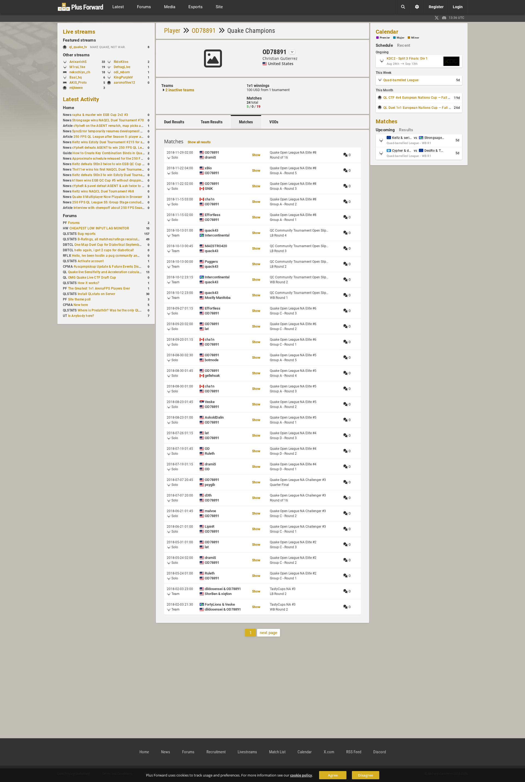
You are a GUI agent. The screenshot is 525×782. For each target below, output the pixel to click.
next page (268, 632)
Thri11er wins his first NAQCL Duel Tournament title (111, 169)
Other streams (76, 54)
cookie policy (301, 775)
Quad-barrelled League (400, 80)
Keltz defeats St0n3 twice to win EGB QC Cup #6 (109, 164)
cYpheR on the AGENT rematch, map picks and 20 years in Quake (123, 126)
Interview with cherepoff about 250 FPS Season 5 (111, 208)
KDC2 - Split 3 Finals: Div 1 (407, 58)
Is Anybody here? (81, 316)
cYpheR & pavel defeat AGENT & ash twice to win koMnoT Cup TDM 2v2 (127, 186)
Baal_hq (75, 77)
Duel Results (174, 121)
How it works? (88, 283)
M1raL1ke (77, 67)
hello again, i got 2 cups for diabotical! (104, 250)
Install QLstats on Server (96, 294)
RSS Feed (353, 751)
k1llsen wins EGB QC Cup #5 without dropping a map (113, 180)
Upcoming (385, 129)
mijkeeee (76, 88)
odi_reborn (122, 72)
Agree (333, 775)
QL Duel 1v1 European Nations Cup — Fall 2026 (420, 108)
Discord (379, 751)
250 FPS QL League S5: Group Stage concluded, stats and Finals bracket (128, 202)
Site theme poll (79, 299)
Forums (70, 215)
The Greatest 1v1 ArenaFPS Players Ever (99, 288)
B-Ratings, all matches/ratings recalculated (111, 239)
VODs (273, 121)
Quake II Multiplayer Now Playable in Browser (107, 197)
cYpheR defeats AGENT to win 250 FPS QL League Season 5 (118, 148)
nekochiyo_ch (79, 72)
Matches (246, 121)
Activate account (91, 261)
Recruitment (216, 751)
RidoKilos (121, 62)
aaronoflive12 (124, 82)
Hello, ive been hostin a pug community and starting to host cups (122, 256)
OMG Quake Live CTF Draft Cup (92, 277)
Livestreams (247, 751)
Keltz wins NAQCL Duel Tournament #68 (103, 191)
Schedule (384, 45)
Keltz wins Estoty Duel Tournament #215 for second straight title (121, 142)
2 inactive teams (179, 90)
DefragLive (122, 67)
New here (81, 305)
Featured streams (79, 40)
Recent (403, 45)
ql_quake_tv (78, 47)
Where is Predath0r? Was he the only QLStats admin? (118, 310)
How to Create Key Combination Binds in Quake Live (112, 153)
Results (406, 129)
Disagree (365, 775)
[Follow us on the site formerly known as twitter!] (437, 18)
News (165, 751)
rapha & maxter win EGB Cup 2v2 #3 (100, 115)
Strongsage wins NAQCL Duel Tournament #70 (108, 120)
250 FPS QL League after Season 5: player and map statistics (121, 137)
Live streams (79, 31)
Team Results (212, 121)
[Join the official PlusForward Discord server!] (444, 18)
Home (68, 107)
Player (172, 30)
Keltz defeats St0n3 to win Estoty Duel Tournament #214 (115, 175)
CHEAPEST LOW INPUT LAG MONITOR (99, 228)
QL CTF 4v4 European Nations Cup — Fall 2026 (419, 98)
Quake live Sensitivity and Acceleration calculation (106, 272)
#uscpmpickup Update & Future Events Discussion (112, 267)
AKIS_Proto (78, 82)
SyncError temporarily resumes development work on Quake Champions (127, 131)
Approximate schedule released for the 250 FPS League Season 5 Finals (127, 159)
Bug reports (87, 234)
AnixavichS (77, 62)
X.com (329, 751)
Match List (277, 751)
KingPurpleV (123, 77)
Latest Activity (81, 99)
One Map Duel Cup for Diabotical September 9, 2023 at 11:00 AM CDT (128, 245)
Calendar (387, 31)
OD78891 (204, 30)
